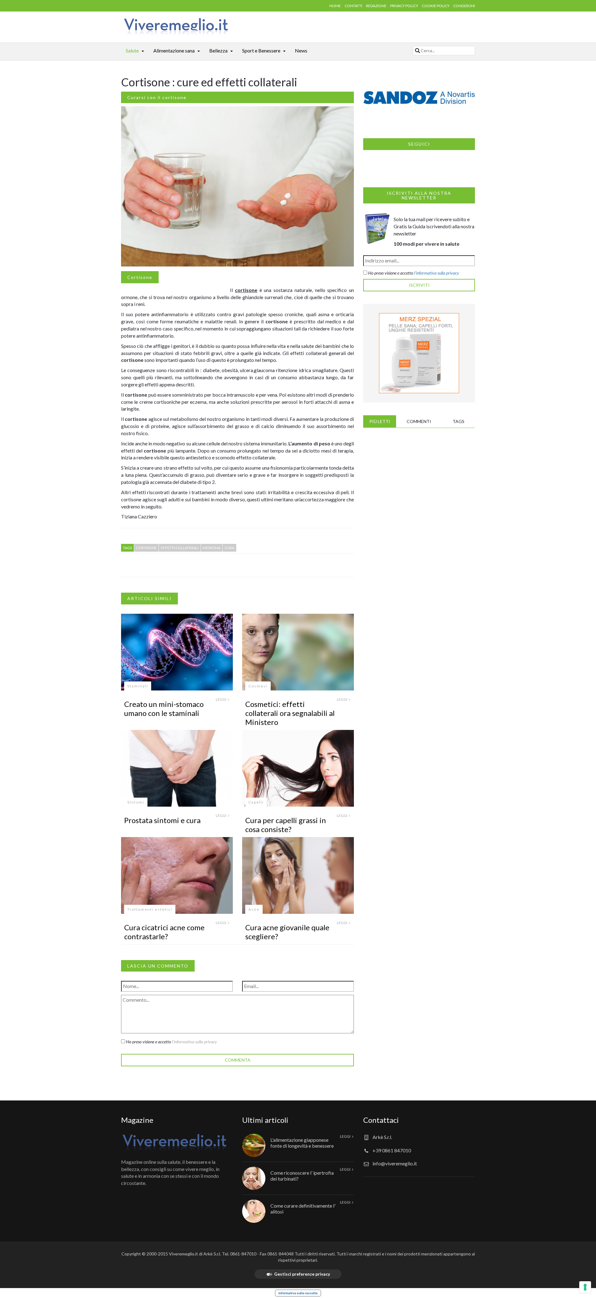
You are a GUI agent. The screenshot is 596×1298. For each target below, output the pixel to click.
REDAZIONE (376, 5)
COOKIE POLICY (435, 5)
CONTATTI (353, 5)
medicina (211, 547)
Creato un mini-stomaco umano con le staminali (164, 708)
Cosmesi (258, 686)
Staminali (137, 686)
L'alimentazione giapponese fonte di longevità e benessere (302, 1143)
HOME (335, 5)
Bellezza (218, 50)
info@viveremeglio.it (394, 1163)
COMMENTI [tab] (419, 421)
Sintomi (135, 802)
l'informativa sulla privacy (194, 1041)
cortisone (146, 547)
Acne (254, 909)
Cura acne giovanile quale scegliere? (287, 932)
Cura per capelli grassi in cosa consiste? (285, 825)
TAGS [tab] (458, 421)
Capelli (256, 802)
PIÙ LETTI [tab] (379, 421)
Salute (132, 50)
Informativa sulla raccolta (298, 1293)
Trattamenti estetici (149, 909)
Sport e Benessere (261, 50)
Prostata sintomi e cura (162, 820)
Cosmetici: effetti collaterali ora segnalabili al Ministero (290, 712)
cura (229, 547)
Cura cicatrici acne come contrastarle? (164, 932)
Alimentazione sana (174, 50)
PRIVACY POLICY (404, 5)
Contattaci (381, 1119)
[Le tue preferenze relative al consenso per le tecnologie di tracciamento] (585, 1287)
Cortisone (139, 277)
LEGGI (221, 699)
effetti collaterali (180, 547)
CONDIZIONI (464, 5)
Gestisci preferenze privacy (302, 1274)
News (301, 50)
